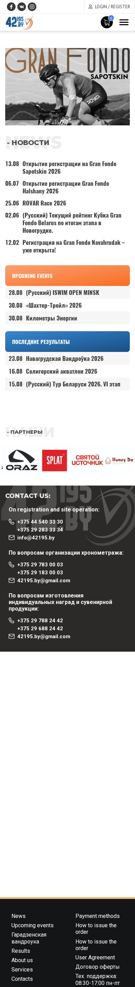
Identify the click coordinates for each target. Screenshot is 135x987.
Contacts (22, 979)
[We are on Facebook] (11, 6)
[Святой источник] (84, 460)
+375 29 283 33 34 (40, 530)
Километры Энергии (43, 318)
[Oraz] (18, 460)
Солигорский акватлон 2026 (53, 371)
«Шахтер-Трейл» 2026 (45, 305)
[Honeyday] (116, 460)
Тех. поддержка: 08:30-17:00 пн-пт (97, 979)
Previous (7, 449)
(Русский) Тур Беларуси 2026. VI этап (64, 384)
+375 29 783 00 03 (40, 565)
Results (20, 951)
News (18, 916)
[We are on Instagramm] (32, 6)
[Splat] (51, 460)
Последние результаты (41, 341)
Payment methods (97, 916)
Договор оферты (97, 967)
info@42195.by (36, 538)
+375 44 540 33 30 (40, 522)
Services (22, 969)
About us (22, 960)
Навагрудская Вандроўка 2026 (56, 358)
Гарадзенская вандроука (28, 938)
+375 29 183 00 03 (40, 572)
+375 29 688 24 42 (40, 628)
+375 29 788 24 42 (40, 620)
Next (7, 482)
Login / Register (112, 7)
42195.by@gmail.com (43, 580)
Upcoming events (32, 275)
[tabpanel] (67, 86)
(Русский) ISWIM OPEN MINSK (54, 292)
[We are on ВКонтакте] (21, 6)
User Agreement (95, 957)
